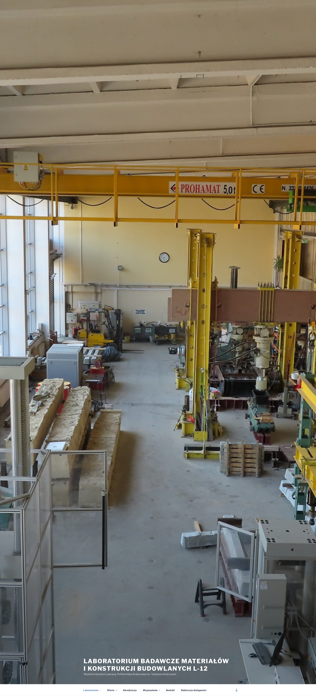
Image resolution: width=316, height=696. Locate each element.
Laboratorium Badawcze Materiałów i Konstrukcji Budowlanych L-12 (156, 664)
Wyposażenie (150, 690)
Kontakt (170, 690)
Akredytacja (130, 690)
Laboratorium (90, 690)
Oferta (110, 690)
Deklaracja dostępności (194, 690)
